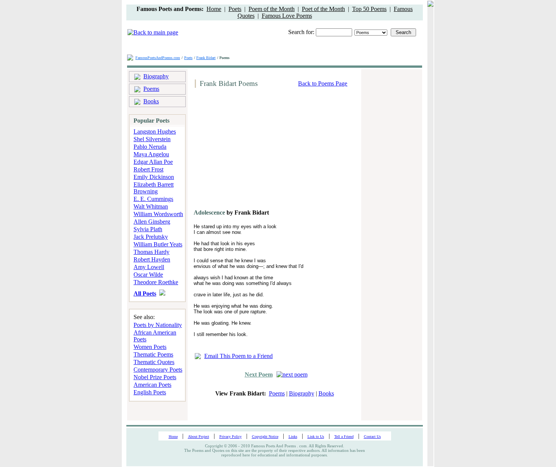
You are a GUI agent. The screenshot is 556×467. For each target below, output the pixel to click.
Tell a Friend (344, 436)
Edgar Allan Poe (153, 162)
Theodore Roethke (156, 282)
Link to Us (316, 436)
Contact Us (372, 436)
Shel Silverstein (152, 139)
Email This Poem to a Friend (238, 356)
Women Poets (150, 347)
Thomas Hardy (151, 252)
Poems (151, 89)
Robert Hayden (152, 259)
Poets (234, 9)
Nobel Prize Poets (155, 377)
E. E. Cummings (153, 199)
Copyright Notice (265, 436)
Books (151, 101)
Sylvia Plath (148, 229)
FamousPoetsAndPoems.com (157, 58)
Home (214, 9)
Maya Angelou (151, 154)
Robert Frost (148, 169)
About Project (198, 436)
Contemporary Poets (158, 369)
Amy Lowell (149, 267)
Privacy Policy (230, 436)
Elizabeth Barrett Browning (154, 188)
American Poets (152, 384)
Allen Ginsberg (152, 221)
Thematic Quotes (154, 362)
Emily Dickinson (154, 177)
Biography (156, 76)
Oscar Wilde (148, 274)
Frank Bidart (206, 58)
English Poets (150, 392)
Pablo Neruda (150, 146)
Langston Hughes (155, 131)
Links (293, 436)
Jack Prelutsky (151, 237)
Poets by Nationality (158, 325)
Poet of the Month (323, 9)
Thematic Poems (153, 354)
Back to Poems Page (322, 83)
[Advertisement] (255, 151)
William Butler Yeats (158, 244)
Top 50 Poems (369, 9)
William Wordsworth (158, 214)
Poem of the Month (271, 9)
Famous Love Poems (287, 15)
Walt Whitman (151, 206)
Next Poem (259, 374)
